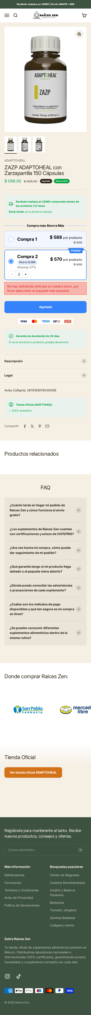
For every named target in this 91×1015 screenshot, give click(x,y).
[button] (45, 239)
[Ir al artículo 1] (10, 144)
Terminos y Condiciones (21, 890)
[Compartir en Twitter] (32, 426)
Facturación (12, 883)
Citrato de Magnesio (64, 875)
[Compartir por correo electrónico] (47, 426)
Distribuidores (14, 875)
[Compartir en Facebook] (24, 426)
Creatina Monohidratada (67, 883)
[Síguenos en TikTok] (19, 976)
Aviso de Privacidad (18, 897)
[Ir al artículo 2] (25, 144)
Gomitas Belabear (62, 918)
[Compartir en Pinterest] (40, 426)
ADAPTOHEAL (14, 160)
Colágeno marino (62, 925)
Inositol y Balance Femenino (62, 892)
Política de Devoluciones (22, 905)
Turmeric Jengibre (63, 910)
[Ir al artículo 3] (39, 144)
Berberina (57, 902)
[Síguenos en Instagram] (7, 976)
